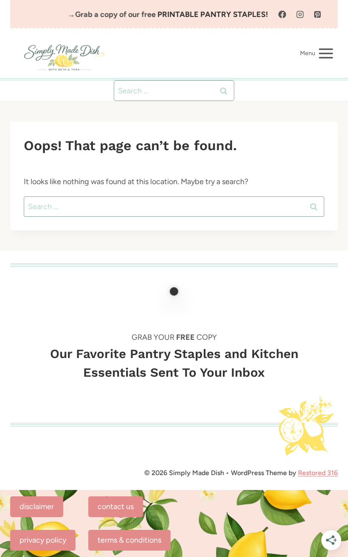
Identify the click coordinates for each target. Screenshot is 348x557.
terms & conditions (129, 540)
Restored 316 (318, 473)
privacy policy (43, 540)
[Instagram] (300, 14)
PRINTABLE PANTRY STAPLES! (212, 14)
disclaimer (37, 506)
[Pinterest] (317, 14)
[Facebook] (282, 14)
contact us (116, 506)
